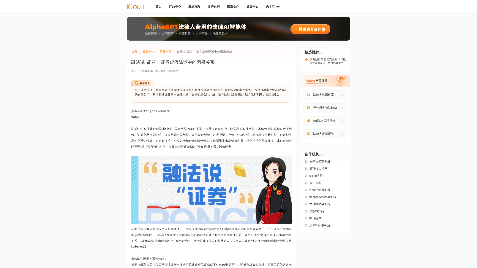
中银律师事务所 (319, 190)
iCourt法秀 (316, 175)
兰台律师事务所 (319, 204)
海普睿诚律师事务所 (322, 197)
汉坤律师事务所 (319, 225)
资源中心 (148, 51)
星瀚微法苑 (316, 211)
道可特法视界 (318, 168)
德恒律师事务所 (319, 161)
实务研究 (165, 51)
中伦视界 (315, 218)
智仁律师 (315, 182)
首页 (134, 51)
